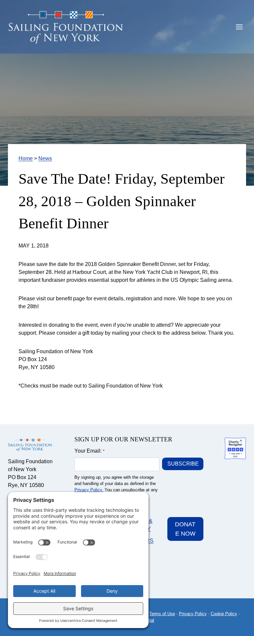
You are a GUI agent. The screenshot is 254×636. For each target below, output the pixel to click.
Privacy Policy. (88, 489)
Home (26, 158)
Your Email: (89, 451)
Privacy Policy (193, 613)
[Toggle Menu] (239, 27)
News (45, 158)
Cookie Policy (224, 613)
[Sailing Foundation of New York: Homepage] (66, 28)
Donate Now (185, 529)
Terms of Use (162, 613)
